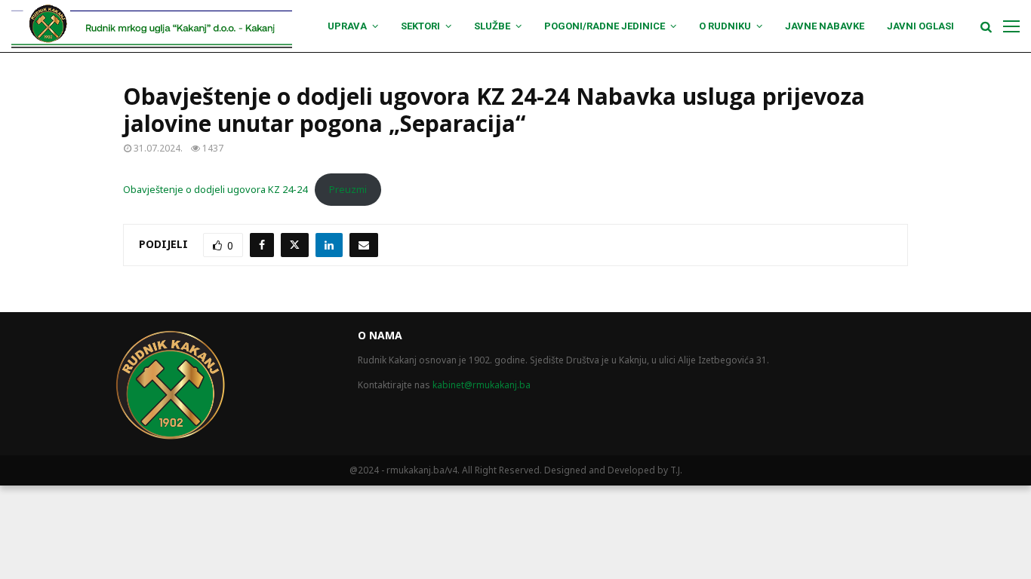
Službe (492, 26)
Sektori (420, 26)
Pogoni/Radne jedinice (604, 26)
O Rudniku (725, 26)
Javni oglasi (920, 26)
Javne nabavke (824, 26)
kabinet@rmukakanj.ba (481, 384)
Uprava (347, 26)
